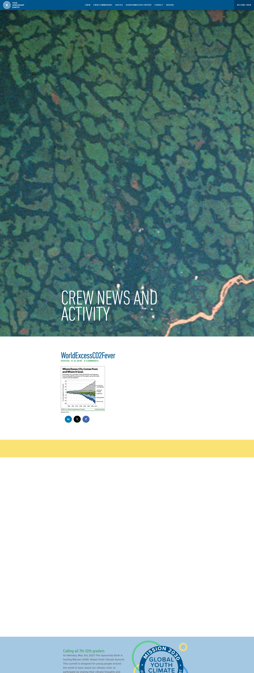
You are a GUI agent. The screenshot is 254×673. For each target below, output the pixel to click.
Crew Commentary (102, 5)
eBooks (170, 5)
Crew (87, 5)
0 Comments (91, 361)
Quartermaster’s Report (139, 5)
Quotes (119, 5)
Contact (158, 5)
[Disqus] (127, 508)
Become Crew (244, 5)
